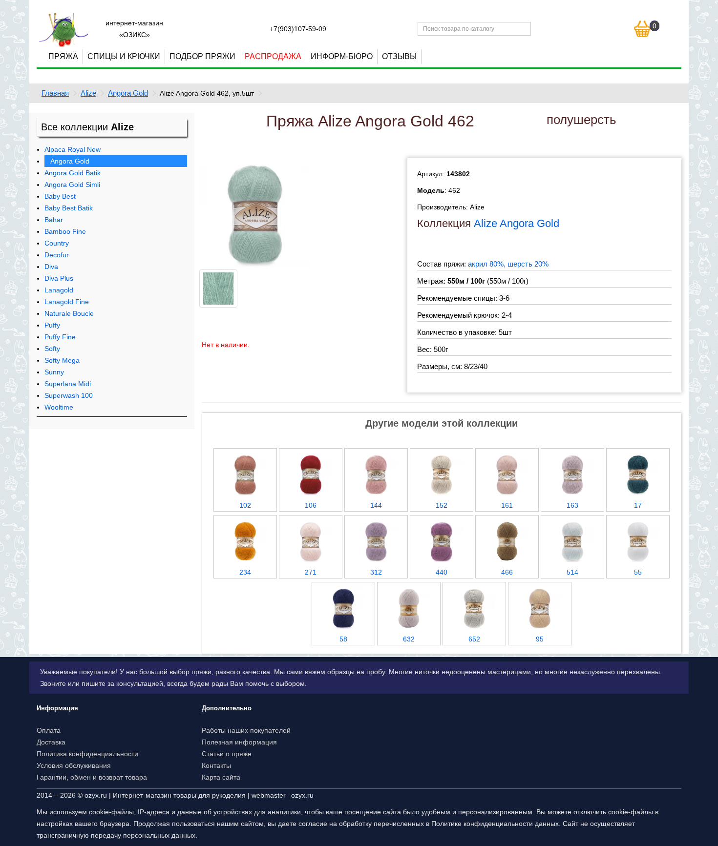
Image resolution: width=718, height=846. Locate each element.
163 (572, 505)
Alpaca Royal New (72, 149)
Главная (55, 93)
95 (540, 639)
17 (638, 505)
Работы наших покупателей (246, 730)
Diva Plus (58, 278)
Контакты (216, 765)
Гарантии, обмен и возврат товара (92, 777)
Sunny (54, 372)
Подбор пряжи (202, 56)
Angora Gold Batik (72, 173)
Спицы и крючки (123, 56)
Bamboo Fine (65, 231)
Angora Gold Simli (72, 184)
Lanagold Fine (66, 302)
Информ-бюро (342, 56)
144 (376, 505)
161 (507, 505)
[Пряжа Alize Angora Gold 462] (255, 213)
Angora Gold (128, 93)
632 (409, 639)
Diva (51, 266)
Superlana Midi (67, 384)
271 (311, 572)
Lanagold (58, 290)
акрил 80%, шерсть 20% (508, 264)
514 (572, 572)
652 (474, 639)
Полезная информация (239, 742)
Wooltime (58, 407)
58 (343, 639)
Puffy (52, 325)
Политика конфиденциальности (87, 754)
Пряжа (63, 56)
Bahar (53, 220)
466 (507, 572)
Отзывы (399, 56)
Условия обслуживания (74, 765)
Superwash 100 (68, 395)
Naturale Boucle (69, 313)
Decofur (56, 255)
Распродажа (273, 56)
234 (245, 572)
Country (56, 243)
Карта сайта (221, 777)
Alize (88, 93)
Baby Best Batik (68, 208)
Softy (52, 348)
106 (311, 505)
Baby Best (60, 196)
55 (638, 572)
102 (245, 505)
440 (441, 572)
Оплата (49, 730)
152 (441, 505)
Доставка (51, 742)
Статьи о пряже (227, 754)
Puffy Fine (60, 337)
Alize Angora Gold (516, 223)
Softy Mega (62, 360)
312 (376, 572)
